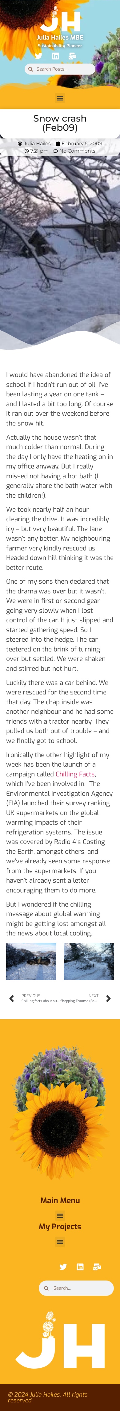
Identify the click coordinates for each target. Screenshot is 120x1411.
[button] (60, 98)
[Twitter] (38, 56)
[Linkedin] (55, 56)
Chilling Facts (75, 774)
